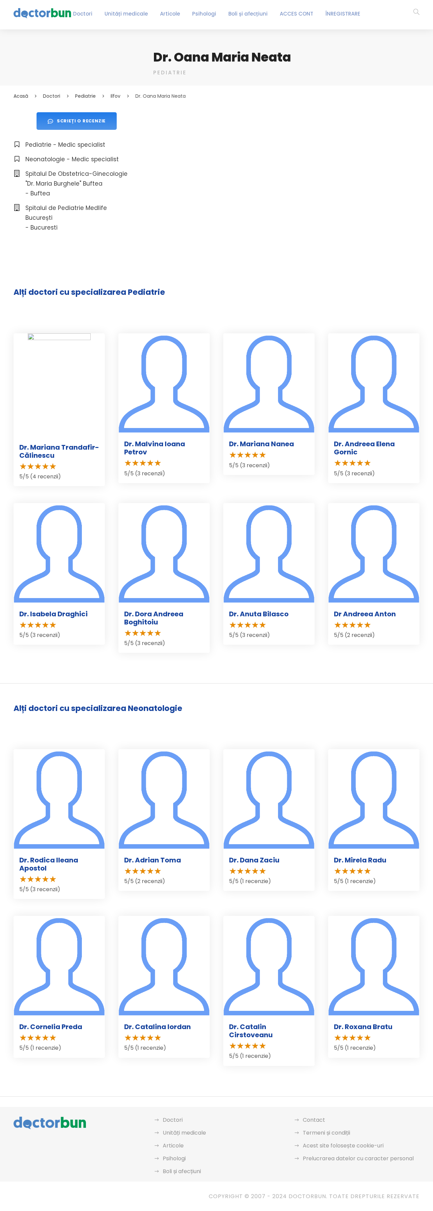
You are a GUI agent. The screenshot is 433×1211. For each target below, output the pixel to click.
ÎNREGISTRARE (342, 13)
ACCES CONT (296, 13)
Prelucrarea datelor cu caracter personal (358, 1158)
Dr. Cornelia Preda (50, 1026)
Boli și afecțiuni (248, 13)
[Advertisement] (286, 159)
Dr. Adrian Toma (152, 860)
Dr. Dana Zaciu (254, 860)
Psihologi (204, 13)
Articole (170, 13)
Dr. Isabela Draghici (53, 614)
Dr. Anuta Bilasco (259, 614)
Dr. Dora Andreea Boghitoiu (153, 618)
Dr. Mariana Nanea (261, 444)
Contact (314, 1120)
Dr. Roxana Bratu (363, 1026)
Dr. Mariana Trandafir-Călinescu (59, 451)
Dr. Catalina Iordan (157, 1026)
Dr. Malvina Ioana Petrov (154, 448)
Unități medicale (126, 13)
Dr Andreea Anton (365, 614)
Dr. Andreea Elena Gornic (364, 448)
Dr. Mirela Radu (360, 860)
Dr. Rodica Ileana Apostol (48, 864)
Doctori (82, 13)
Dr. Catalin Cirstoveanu (251, 1031)
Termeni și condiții (326, 1133)
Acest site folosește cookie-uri (343, 1145)
